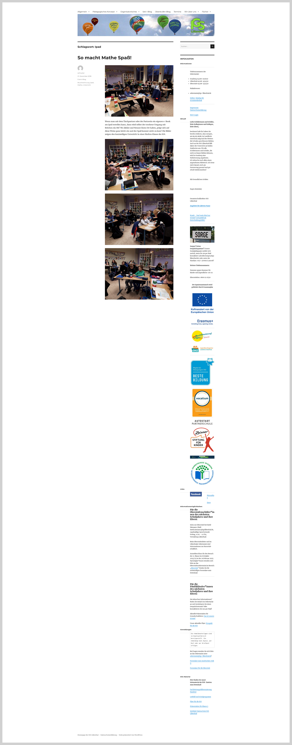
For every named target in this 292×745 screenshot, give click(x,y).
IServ (209, 503)
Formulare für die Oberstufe (200, 668)
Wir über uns (190, 12)
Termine (177, 12)
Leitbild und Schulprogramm (200, 697)
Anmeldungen (185, 629)
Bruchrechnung (84, 82)
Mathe (80, 85)
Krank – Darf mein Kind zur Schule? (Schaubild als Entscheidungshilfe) (200, 217)
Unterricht (87, 85)
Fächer (205, 12)
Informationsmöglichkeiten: (191, 506)
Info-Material (185, 677)
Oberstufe (194, 568)
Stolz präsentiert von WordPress (130, 735)
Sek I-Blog (147, 12)
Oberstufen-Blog (163, 12)
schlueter (81, 73)
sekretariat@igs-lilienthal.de (200, 656)
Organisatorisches (128, 12)
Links (182, 489)
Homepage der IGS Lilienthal (88, 735)
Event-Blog (82, 79)
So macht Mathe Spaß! (105, 57)
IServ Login (194, 115)
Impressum (194, 108)
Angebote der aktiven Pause (200, 206)
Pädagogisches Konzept (104, 12)
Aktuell (183, 119)
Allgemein (82, 12)
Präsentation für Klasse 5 (199, 706)
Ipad (92, 82)
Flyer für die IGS (196, 702)
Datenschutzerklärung (198, 110)
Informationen (186, 64)
